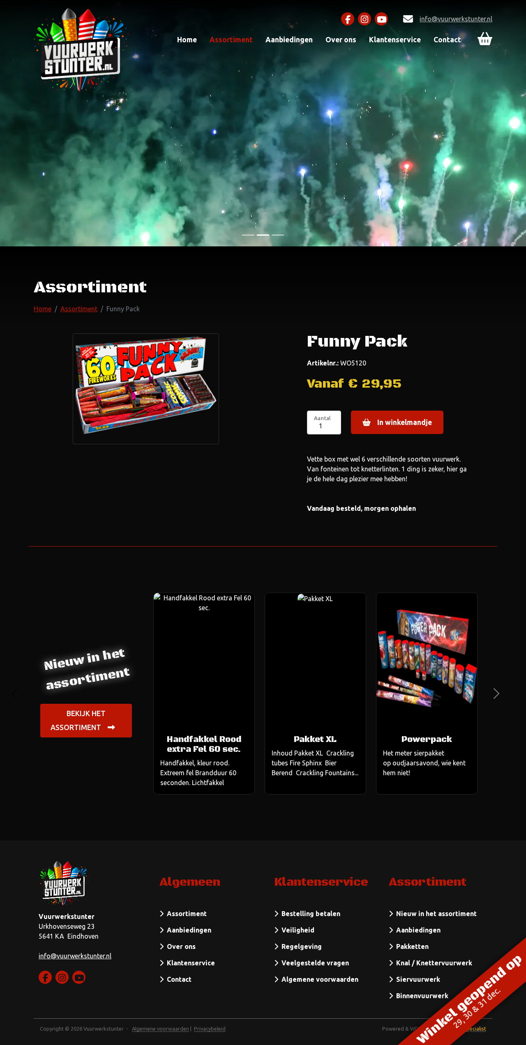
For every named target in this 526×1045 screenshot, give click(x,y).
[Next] (496, 693)
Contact (447, 40)
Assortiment (231, 40)
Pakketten (411, 946)
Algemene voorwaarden (318, 979)
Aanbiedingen (289, 40)
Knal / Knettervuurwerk (432, 963)
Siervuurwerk (416, 979)
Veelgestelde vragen (313, 963)
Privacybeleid (210, 1028)
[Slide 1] (263, 235)
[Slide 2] (278, 235)
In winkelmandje (404, 422)
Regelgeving (300, 946)
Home (187, 40)
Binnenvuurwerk (420, 995)
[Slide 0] (248, 235)
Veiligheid (296, 930)
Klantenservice (395, 40)
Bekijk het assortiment (78, 720)
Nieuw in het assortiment (435, 913)
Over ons (340, 40)
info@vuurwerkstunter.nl (456, 19)
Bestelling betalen (309, 913)
